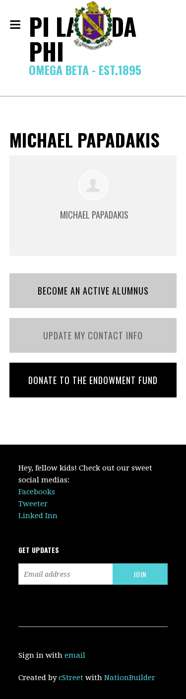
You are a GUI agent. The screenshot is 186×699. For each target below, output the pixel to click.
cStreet (71, 677)
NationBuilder (129, 677)
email (74, 655)
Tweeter (33, 503)
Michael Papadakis (94, 214)
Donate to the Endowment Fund (93, 380)
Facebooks (36, 491)
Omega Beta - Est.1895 (85, 69)
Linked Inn (38, 515)
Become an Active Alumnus (93, 290)
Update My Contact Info (93, 335)
